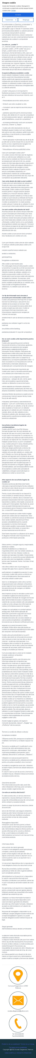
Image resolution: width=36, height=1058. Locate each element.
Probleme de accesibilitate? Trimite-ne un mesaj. (18, 1044)
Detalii (13, 10)
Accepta (18, 15)
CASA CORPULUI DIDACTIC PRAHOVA (18, 1053)
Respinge (26, 20)
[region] (18, 12)
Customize (9, 20)
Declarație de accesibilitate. (18, 1047)
